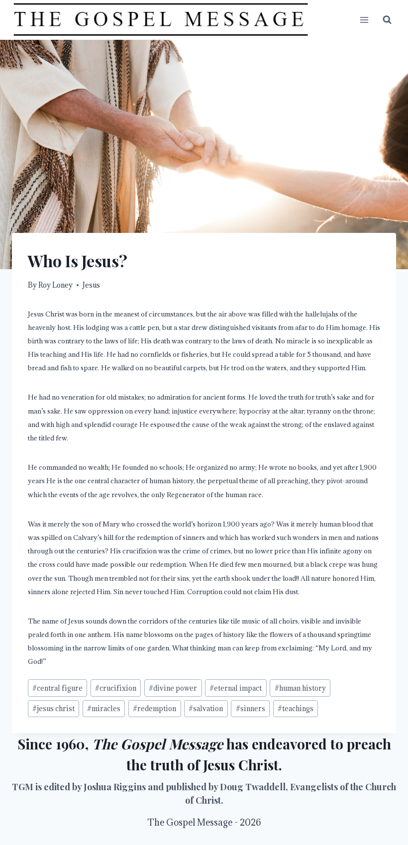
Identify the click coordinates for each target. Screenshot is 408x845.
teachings (295, 708)
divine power (173, 688)
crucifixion (115, 688)
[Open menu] (364, 19)
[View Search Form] (387, 20)
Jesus (91, 285)
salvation (206, 708)
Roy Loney (55, 285)
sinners (250, 708)
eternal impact (235, 688)
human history (300, 688)
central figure (57, 688)
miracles (103, 708)
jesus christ (53, 708)
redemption (154, 708)
